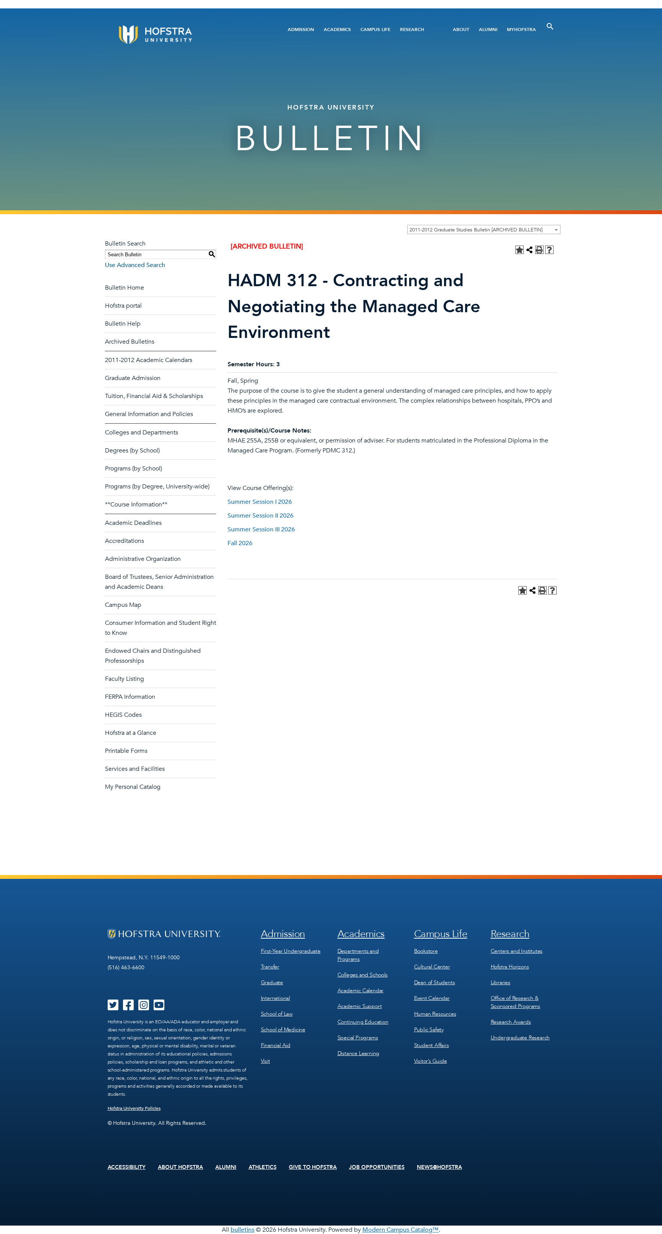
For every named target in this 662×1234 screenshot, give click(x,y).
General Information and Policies (149, 414)
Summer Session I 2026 (260, 502)
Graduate (272, 982)
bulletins (242, 1230)
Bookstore (426, 951)
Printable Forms (126, 751)
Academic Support (360, 1006)
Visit (265, 1061)
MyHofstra (521, 29)
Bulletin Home (124, 288)
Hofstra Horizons (510, 966)
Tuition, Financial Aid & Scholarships (154, 396)
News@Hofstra (439, 1167)
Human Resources (435, 1014)
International (275, 998)
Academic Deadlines (133, 523)
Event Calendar (432, 998)
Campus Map (123, 605)
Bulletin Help (123, 324)
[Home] (184, 34)
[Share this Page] (529, 250)
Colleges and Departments (141, 432)
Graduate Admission (133, 378)
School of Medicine (283, 1029)
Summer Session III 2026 (261, 529)
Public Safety (429, 1029)
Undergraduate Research (520, 1037)
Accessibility (127, 1167)
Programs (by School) (133, 468)
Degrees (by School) (132, 450)
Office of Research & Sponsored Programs (515, 1002)
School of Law (277, 1014)
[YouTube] (159, 1007)
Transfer (270, 966)
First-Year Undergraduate (291, 951)
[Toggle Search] (550, 26)
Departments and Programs (358, 955)
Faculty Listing (124, 679)
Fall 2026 (240, 543)
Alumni (488, 29)
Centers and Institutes (517, 951)
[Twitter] (113, 1007)
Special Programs (358, 1037)
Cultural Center (432, 966)
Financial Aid (275, 1045)
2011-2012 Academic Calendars (148, 360)
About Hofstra (180, 1167)
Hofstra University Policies (134, 1108)
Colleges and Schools (363, 974)
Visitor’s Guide (430, 1061)
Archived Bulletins (129, 342)
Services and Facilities (135, 769)
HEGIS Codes (123, 715)
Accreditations (124, 541)
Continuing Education (363, 1022)
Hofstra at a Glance (130, 733)
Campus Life (375, 29)
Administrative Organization (143, 559)
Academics (337, 29)
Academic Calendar (361, 990)
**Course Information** (136, 504)
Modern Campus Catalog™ (400, 1230)
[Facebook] (128, 1007)
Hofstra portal (123, 306)
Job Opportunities (377, 1167)
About (461, 29)
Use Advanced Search (135, 265)
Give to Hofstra (313, 1167)
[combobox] (483, 229)
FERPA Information (130, 697)
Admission (301, 29)
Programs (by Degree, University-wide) (157, 486)
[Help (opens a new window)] (549, 250)
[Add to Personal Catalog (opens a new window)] (519, 250)
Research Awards (511, 1022)
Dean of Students (434, 982)
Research (412, 29)
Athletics (263, 1167)
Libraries (500, 982)
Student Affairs (431, 1045)
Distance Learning (359, 1053)
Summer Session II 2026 (260, 515)
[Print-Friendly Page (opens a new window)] (539, 250)
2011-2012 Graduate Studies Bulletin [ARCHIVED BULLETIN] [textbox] (476, 229)
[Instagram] (143, 1007)
